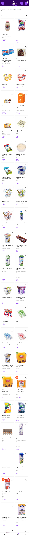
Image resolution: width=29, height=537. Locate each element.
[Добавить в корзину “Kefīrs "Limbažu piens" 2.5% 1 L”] (26, 256)
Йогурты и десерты (20, 34)
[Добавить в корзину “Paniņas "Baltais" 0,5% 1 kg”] (26, 424)
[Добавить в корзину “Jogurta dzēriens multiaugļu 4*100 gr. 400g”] (26, 187)
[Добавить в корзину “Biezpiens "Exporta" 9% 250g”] (26, 117)
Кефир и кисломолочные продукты (7, 271)
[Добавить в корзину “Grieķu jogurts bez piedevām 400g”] (12, 187)
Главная (3, 9)
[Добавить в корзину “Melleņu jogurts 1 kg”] (26, 403)
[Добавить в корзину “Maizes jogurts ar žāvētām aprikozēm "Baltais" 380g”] (12, 353)
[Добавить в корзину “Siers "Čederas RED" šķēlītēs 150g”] (26, 531)
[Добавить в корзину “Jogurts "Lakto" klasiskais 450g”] (26, 210)
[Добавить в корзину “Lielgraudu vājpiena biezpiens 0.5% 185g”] (26, 330)
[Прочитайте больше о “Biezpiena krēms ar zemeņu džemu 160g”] (26, 70)
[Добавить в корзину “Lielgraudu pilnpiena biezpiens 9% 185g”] (12, 330)
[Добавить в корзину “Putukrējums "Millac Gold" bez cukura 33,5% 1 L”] (26, 505)
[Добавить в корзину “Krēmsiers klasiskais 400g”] (12, 284)
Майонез (4, 39)
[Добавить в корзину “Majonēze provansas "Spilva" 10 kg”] (12, 377)
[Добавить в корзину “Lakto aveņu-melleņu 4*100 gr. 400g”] (26, 284)
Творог (3, 108)
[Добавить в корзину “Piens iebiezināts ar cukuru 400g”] (26, 479)
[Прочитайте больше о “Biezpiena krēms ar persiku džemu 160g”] (12, 70)
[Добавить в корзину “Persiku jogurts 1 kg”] (12, 453)
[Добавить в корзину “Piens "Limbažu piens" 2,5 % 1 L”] (26, 453)
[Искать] (21, 3)
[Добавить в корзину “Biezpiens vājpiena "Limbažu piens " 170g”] (12, 164)
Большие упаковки (20, 370)
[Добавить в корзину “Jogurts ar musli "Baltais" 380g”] (12, 233)
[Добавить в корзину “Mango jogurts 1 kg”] (12, 403)
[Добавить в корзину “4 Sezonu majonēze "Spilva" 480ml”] (12, 20)
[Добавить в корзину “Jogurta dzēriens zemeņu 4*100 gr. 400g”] (12, 210)
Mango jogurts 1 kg (6, 415)
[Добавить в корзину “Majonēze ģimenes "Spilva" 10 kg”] (26, 353)
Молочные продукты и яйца (13, 9)
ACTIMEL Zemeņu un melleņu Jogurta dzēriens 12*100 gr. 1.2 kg (7, 60)
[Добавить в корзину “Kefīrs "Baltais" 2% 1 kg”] (12, 256)
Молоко (17, 472)
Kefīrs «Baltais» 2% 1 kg (7, 268)
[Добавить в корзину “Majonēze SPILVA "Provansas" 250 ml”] (26, 377)
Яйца (3, 441)
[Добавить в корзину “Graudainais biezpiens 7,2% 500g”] (26, 164)
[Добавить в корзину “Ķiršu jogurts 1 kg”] (26, 20)
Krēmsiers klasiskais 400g (7, 297)
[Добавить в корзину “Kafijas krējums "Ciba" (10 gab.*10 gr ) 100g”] (26, 233)
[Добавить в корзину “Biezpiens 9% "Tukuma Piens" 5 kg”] (26, 142)
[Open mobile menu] (2, 3)
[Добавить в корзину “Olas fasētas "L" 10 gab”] (12, 424)
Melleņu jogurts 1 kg (20, 415)
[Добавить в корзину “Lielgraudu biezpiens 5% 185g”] (26, 307)
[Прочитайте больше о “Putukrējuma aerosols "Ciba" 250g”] (12, 505)
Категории (5, 15)
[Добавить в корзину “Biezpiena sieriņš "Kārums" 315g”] (26, 93)
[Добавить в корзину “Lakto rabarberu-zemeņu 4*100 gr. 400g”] (12, 307)
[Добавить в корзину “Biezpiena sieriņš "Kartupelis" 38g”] (12, 93)
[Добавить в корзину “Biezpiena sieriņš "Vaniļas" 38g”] (12, 117)
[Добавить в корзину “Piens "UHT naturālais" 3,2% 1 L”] (12, 479)
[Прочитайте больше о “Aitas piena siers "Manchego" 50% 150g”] (26, 46)
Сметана (17, 248)
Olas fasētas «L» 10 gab (7, 437)
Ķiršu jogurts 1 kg (19, 33)
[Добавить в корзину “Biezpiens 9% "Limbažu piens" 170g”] (12, 142)
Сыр (16, 61)
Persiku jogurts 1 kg (6, 466)
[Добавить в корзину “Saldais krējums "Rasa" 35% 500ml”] (12, 531)
